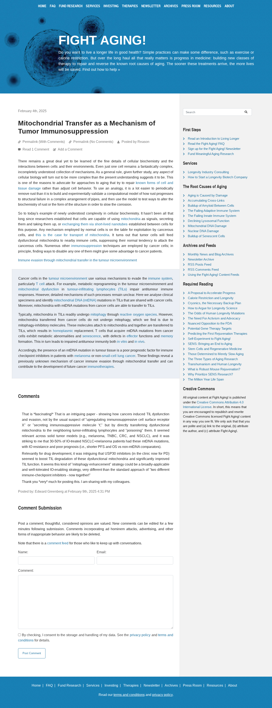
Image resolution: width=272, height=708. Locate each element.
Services (93, 5)
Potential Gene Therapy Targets (210, 328)
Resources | (217, 685)
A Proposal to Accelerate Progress (211, 293)
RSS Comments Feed (203, 269)
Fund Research (70, 5)
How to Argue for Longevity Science (212, 308)
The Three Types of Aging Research (213, 359)
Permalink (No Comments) (93, 142)
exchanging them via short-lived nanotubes (95, 224)
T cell (40, 284)
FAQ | (51, 685)
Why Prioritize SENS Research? (210, 374)
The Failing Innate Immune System (212, 215)
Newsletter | (154, 685)
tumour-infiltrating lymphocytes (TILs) (97, 289)
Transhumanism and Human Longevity (215, 364)
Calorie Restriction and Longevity (211, 298)
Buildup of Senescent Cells (206, 236)
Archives (171, 5)
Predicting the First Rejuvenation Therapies (217, 333)
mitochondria (130, 219)
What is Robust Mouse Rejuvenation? (214, 369)
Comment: (26, 570)
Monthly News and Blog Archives (211, 254)
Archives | (173, 685)
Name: (23, 552)
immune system (160, 278)
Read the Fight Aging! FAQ (206, 143)
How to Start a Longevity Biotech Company (218, 177)
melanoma (82, 356)
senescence (91, 336)
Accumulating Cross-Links (206, 200)
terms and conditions (129, 695)
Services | (95, 685)
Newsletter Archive (201, 259)
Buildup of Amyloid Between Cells (211, 205)
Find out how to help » (101, 69)
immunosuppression (86, 246)
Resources (212, 5)
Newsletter (150, 5)
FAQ (52, 5)
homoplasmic (63, 331)
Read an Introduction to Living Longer (213, 138)
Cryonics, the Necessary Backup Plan (214, 303)
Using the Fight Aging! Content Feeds (213, 274)
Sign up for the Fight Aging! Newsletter (214, 149)
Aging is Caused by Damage (208, 195)
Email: (101, 552)
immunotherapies (101, 366)
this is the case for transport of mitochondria (72, 235)
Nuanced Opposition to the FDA (210, 323)
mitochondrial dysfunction (38, 289)
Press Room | (194, 685)
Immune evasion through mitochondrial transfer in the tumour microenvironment (77, 260)
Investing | (113, 685)
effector (132, 336)
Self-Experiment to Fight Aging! (209, 338)
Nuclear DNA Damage (203, 231)
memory (167, 336)
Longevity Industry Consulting (208, 172)
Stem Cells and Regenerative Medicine (215, 349)
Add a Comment (70, 149)
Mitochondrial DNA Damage (207, 226)
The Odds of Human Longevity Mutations (216, 313)
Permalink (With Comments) (44, 142)
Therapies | (133, 685)
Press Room (190, 5)
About (229, 5)
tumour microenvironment (68, 278)
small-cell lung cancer (118, 356)
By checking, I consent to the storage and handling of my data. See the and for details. (95, 637)
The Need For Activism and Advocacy (214, 318)
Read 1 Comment (36, 149)
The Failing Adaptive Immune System (214, 210)
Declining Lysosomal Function (208, 221)
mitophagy (98, 314)
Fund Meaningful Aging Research (211, 154)
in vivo (139, 341)
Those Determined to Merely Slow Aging (216, 354)
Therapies (130, 5)
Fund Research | (71, 685)
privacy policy (140, 635)
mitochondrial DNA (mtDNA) (75, 300)
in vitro (122, 341)
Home (42, 5)
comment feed (57, 543)
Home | (38, 685)
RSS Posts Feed (199, 264)
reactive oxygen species (138, 314)
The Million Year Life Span (206, 379)
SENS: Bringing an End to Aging (210, 344)
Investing (111, 5)
